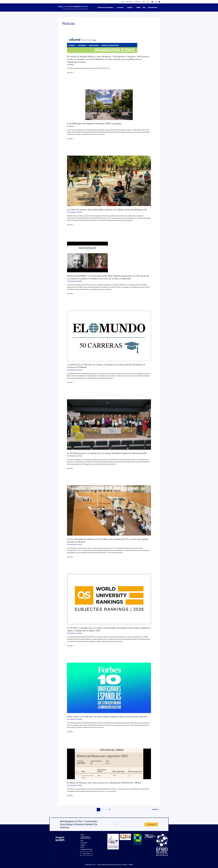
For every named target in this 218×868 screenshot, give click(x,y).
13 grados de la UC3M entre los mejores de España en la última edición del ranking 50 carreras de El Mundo (106, 366)
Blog (144, 7)
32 (109, 809)
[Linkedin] (152, 2)
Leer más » (70, 73)
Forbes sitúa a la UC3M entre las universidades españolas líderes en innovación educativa (107, 716)
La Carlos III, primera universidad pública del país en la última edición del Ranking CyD (107, 209)
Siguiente (156, 809)
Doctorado (120, 7)
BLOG (82, 847)
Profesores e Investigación (105, 7)
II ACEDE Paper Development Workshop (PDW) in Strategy (94, 123)
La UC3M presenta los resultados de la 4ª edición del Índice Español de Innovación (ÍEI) (107, 453)
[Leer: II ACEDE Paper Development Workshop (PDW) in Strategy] (109, 104)
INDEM (138, 7)
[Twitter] (156, 2)
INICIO (82, 835)
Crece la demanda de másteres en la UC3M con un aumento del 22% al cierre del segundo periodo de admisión (107, 540)
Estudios (129, 7)
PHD (82, 840)
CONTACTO (138, 1)
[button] (114, 7)
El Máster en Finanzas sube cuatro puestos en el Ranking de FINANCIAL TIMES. (104, 782)
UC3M (122, 1)
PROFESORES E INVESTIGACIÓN (85, 837)
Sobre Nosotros (152, 7)
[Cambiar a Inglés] (144, 1)
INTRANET (129, 1)
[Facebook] (159, 2)
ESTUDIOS (84, 843)
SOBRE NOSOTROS (86, 849)
